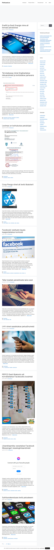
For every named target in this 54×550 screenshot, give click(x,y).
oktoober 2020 (43, 84)
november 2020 (43, 82)
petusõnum (15, 367)
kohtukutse (5, 177)
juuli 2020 (42, 89)
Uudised (17, 117)
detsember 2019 (43, 102)
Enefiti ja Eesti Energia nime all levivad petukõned (15, 26)
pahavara (5, 118)
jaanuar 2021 (42, 78)
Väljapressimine (43, 126)
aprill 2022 (42, 68)
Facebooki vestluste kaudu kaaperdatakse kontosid (13, 231)
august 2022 (42, 64)
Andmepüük (5, 66)
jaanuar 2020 (43, 100)
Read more (30, 63)
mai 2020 (42, 93)
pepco (12, 438)
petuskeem (5, 538)
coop (4, 222)
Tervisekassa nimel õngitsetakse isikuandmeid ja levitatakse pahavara (18, 74)
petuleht (10, 367)
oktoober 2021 (43, 69)
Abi (46, 2)
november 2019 (43, 103)
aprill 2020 (42, 94)
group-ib (8, 490)
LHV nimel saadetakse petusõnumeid (18, 326)
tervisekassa (12, 118)
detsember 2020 (43, 80)
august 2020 (42, 87)
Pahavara (9, 117)
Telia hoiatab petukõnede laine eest (17, 280)
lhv (3, 367)
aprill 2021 (42, 73)
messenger (13, 490)
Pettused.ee (6, 2)
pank (15, 222)
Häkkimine (5, 537)
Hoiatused (24, 2)
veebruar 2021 (43, 77)
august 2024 (42, 62)
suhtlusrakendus (11, 538)
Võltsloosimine (43, 129)
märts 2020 (42, 96)
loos (9, 222)
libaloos (7, 222)
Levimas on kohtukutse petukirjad (16, 126)
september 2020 (43, 86)
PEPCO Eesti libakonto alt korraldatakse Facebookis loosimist (17, 375)
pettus (8, 118)
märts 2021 (42, 75)
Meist (50, 2)
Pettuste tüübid (31, 2)
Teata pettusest (40, 2)
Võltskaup (42, 128)
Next (9, 543)
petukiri (11, 177)
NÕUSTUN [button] (47, 548)
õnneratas (12, 222)
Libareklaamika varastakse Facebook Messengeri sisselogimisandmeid (18, 447)
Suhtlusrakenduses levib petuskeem (17, 497)
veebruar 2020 (43, 98)
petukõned (7, 319)
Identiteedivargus (43, 119)
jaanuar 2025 (43, 60)
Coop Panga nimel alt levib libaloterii (17, 184)
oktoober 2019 (43, 105)
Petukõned (10, 66)
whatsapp (16, 538)
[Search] (50, 25)
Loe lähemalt (42, 548)
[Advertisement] (27, 13)
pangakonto (7, 367)
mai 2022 (42, 66)
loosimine (8, 438)
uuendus (19, 490)
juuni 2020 (42, 91)
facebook (5, 438)
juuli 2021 (42, 71)
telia (10, 319)
